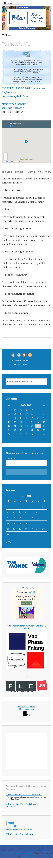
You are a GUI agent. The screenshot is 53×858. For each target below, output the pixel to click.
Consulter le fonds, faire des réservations (24, 794)
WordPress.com (28, 856)
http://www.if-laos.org (14, 103)
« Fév (8, 542)
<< (9, 405)
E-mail (10, 458)
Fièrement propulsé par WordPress (17, 853)
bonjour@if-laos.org (13, 107)
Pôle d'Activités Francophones (19, 834)
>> (44, 405)
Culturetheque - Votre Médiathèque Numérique (21, 805)
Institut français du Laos (15, 96)
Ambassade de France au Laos (19, 829)
